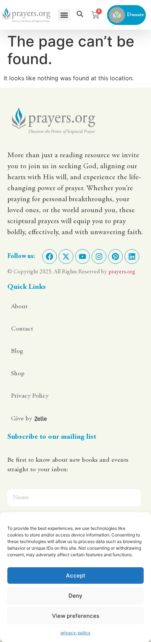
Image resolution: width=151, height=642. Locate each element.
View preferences (75, 615)
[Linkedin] (132, 256)
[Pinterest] (115, 256)
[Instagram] (99, 256)
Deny (75, 595)
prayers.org (121, 272)
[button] (64, 15)
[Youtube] (82, 256)
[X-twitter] (66, 256)
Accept (75, 575)
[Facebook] (49, 256)
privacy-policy (75, 632)
